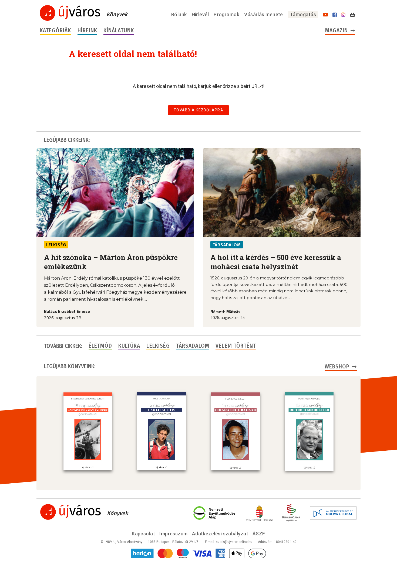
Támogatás (303, 14)
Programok (226, 14)
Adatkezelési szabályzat (220, 533)
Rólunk (179, 14)
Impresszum (173, 533)
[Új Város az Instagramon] (343, 15)
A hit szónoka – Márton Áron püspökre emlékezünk (111, 262)
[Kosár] (352, 15)
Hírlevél (200, 14)
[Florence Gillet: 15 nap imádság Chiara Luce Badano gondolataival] (235, 431)
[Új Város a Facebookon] (334, 15)
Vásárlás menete (263, 14)
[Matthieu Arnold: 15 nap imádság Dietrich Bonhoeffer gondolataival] (309, 431)
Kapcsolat (143, 533)
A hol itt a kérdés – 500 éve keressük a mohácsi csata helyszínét (275, 262)
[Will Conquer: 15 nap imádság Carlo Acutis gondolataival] (161, 431)
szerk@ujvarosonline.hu (234, 542)
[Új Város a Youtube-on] (325, 15)
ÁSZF (259, 533)
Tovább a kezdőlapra (198, 110)
